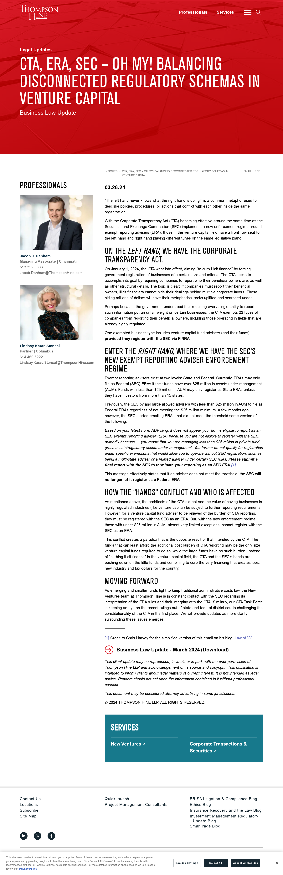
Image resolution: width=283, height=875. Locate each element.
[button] (247, 12)
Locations (29, 804)
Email (248, 171)
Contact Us (30, 799)
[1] (107, 638)
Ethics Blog (200, 804)
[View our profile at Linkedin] (24, 836)
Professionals (193, 12)
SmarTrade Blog (205, 826)
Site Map (28, 816)
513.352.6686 (31, 267)
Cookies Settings (186, 863)
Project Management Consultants (136, 804)
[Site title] (39, 12)
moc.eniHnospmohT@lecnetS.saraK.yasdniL (57, 362)
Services (225, 12)
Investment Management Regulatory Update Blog (224, 818)
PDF (257, 171)
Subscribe (29, 810)
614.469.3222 (31, 357)
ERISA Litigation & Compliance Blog (223, 799)
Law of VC (243, 638)
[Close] (277, 863)
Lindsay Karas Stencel (40, 346)
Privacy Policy (28, 868)
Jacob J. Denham (35, 256)
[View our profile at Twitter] (37, 836)
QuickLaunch (117, 799)
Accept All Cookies (245, 863)
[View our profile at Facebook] (51, 836)
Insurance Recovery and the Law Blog (226, 810)
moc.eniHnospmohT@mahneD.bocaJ (51, 273)
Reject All (215, 863)
